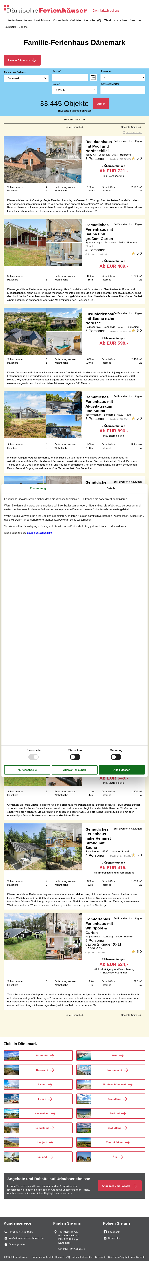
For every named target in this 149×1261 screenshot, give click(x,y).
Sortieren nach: (72, 119)
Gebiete (75, 20)
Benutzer (136, 20)
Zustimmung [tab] (38, 488)
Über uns (113, 1257)
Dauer (56, 83)
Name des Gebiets (15, 72)
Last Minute (42, 20)
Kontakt (49, 1257)
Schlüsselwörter (110, 83)
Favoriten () (92, 20)
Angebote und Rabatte (132, 1257)
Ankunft (57, 71)
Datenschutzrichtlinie (82, 1257)
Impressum (38, 1257)
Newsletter (101, 1257)
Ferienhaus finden (19, 20)
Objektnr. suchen (115, 20)
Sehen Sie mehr (74, 165)
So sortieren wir (134, 132)
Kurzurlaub (60, 20)
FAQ (67, 1257)
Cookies (59, 1257)
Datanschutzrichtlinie (39, 532)
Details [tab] (111, 488)
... (93, 77)
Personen (106, 71)
